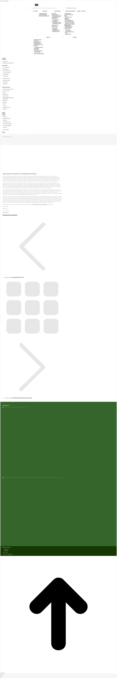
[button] (6, 56)
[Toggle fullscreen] (2, 674)
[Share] (1, 674)
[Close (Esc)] (0, 674)
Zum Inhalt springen (4, 1)
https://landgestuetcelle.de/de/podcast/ (39, 204)
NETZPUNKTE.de (9, 554)
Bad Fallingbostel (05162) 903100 (33, 2)
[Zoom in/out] (3, 674)
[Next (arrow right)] (1, 676)
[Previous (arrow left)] (0, 676)
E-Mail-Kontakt (5, 212)
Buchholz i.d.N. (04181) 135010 (41, 2)
